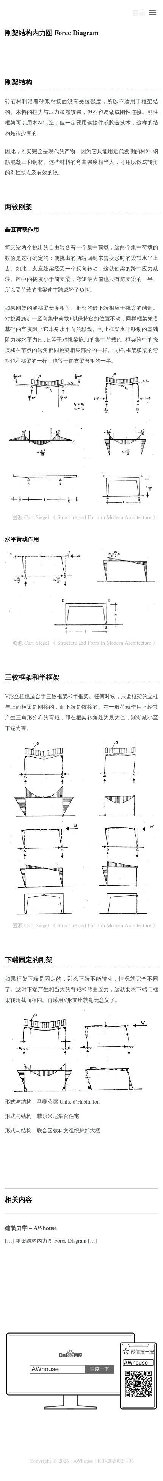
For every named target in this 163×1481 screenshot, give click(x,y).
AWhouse (83, 1460)
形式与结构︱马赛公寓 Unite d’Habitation (52, 1101)
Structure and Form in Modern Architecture (104, 517)
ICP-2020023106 (115, 1460)
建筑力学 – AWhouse (31, 1227)
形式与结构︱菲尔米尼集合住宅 (42, 1115)
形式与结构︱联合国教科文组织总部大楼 (52, 1130)
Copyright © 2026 (49, 1460)
